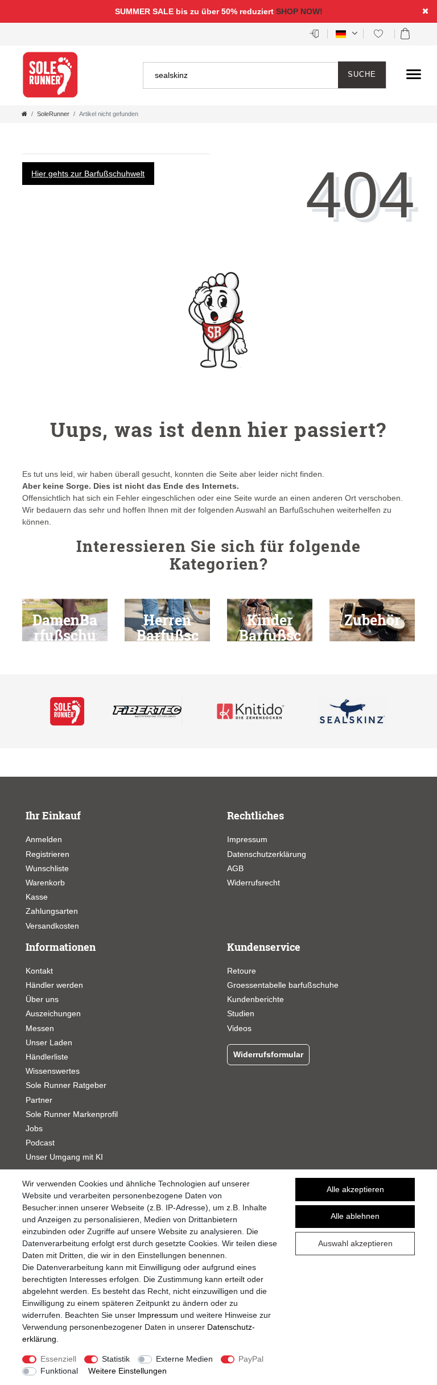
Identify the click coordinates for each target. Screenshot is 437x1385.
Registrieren (47, 854)
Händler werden (54, 985)
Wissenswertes (53, 1070)
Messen (40, 1028)
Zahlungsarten (52, 911)
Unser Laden (49, 1042)
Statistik (116, 1358)
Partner (39, 1099)
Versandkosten (52, 925)
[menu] (413, 74)
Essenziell (58, 1358)
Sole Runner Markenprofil (72, 1114)
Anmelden (44, 839)
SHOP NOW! (299, 11)
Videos (239, 1028)
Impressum (247, 839)
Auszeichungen (53, 1013)
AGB (235, 868)
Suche (362, 75)
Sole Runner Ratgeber (66, 1085)
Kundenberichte (255, 999)
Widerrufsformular (268, 1054)
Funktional (59, 1370)
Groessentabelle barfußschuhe (283, 985)
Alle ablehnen (355, 1216)
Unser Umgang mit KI (64, 1156)
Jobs (34, 1128)
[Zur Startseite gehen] (24, 113)
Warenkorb (45, 882)
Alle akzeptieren (355, 1189)
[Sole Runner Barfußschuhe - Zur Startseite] (50, 75)
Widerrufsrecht (253, 882)
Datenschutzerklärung (266, 854)
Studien (240, 1013)
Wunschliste (47, 868)
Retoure (241, 970)
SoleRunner (53, 113)
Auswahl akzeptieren (355, 1243)
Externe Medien (184, 1358)
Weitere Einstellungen (127, 1370)
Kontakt (39, 970)
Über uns (42, 999)
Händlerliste (47, 1056)
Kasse (37, 896)
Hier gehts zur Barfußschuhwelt (88, 173)
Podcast (40, 1142)
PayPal (250, 1358)
